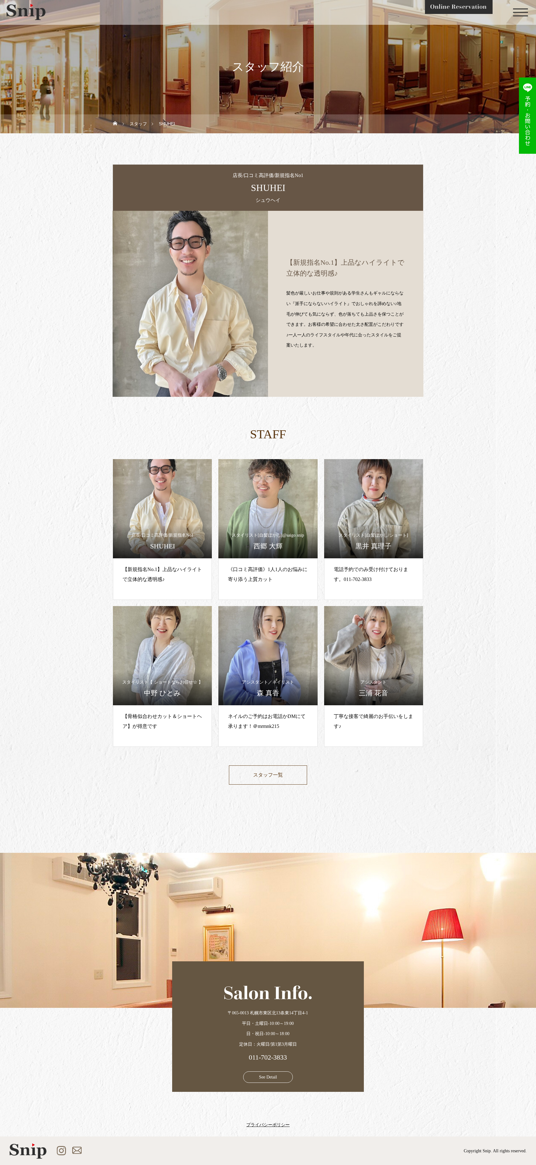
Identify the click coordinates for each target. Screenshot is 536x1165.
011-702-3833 (268, 1057)
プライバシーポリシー (268, 1125)
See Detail (268, 1077)
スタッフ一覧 (268, 774)
